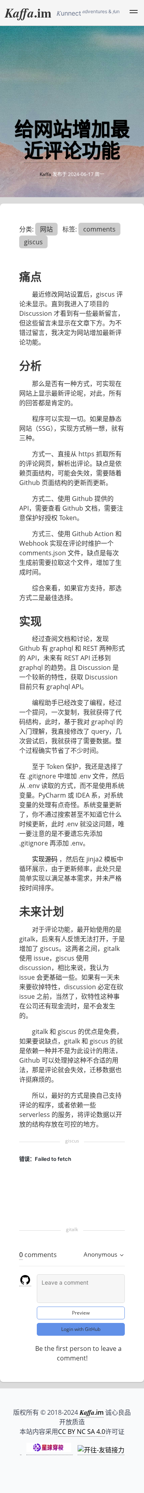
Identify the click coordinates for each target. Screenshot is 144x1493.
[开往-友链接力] (101, 1450)
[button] (134, 13)
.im (28, 12)
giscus (33, 242)
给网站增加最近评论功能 (72, 139)
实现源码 (45, 859)
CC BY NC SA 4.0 (81, 1431)
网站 (46, 229)
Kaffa (45, 174)
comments (99, 229)
